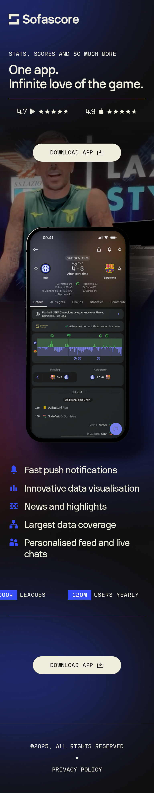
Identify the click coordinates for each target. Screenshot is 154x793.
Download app (71, 152)
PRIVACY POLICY (77, 770)
